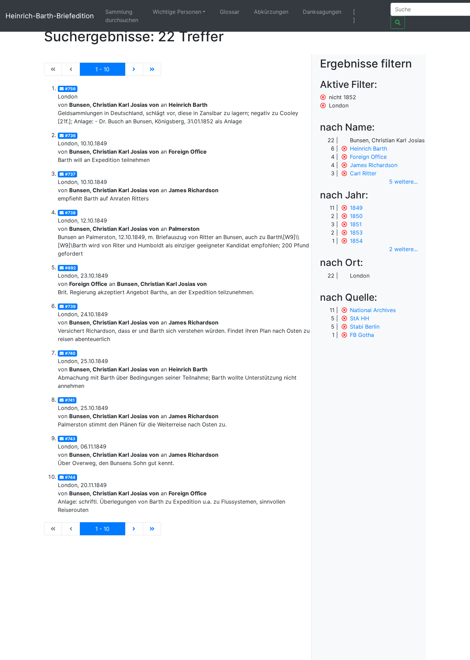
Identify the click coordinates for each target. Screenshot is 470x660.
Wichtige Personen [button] (177, 11)
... (403, 181)
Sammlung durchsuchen (121, 15)
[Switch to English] (376, 12)
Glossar (229, 11)
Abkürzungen (271, 11)
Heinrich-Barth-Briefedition (50, 16)
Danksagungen (322, 11)
